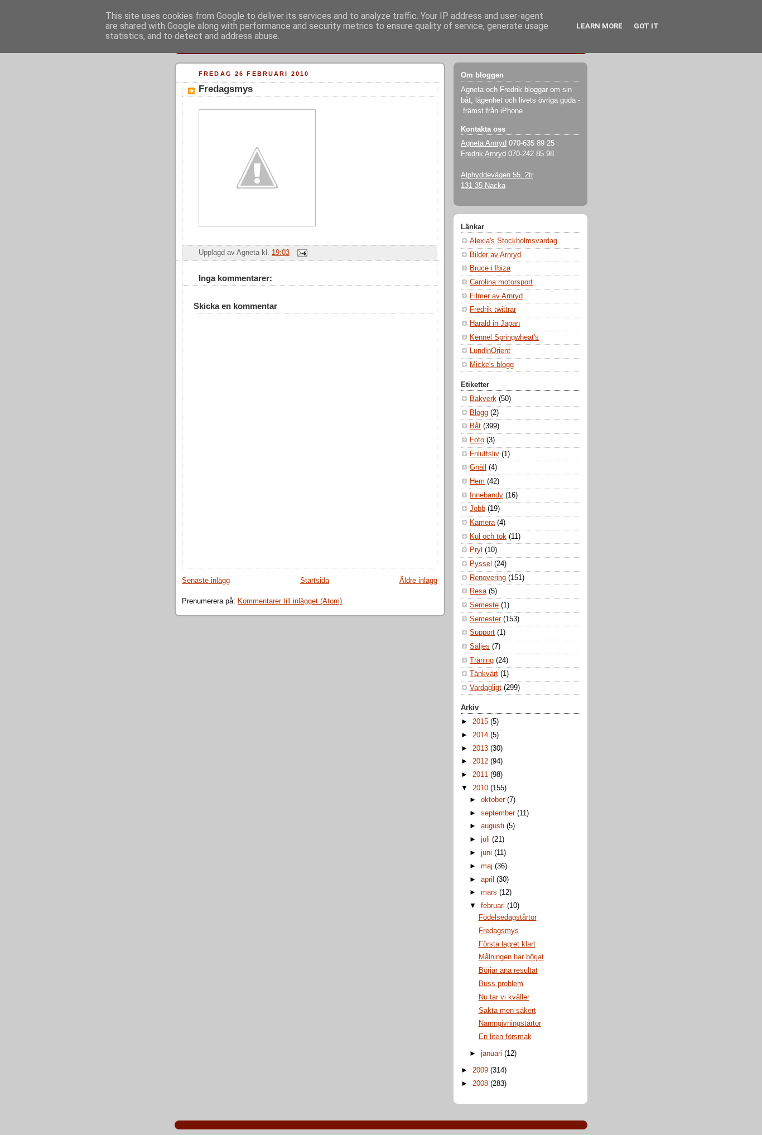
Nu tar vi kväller (504, 997)
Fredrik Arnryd (483, 154)
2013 (481, 748)
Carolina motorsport (501, 282)
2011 (481, 775)
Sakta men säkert (507, 1011)
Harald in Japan (495, 323)
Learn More (599, 26)
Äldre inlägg (418, 581)
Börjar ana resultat (508, 970)
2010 (481, 788)
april (488, 879)
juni (487, 853)
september (499, 813)
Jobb (477, 509)
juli (486, 839)
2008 (481, 1084)
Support (482, 632)
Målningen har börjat (511, 957)
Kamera (482, 523)
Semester (485, 619)
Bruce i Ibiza (490, 268)
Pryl (476, 550)
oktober (494, 800)
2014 (481, 735)
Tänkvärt (484, 674)
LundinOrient (490, 351)
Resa (478, 591)
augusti (494, 826)
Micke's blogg (492, 365)
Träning (482, 660)
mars (490, 892)
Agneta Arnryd (484, 143)
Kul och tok (488, 536)
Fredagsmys (226, 89)
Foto (477, 440)
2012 (481, 761)
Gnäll (478, 467)
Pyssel (481, 564)
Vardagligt (485, 688)
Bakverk (483, 399)
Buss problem (501, 984)
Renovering (488, 578)
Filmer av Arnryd (496, 296)
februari (494, 906)
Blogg (479, 413)
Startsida (314, 581)
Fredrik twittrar (493, 309)
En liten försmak (505, 1037)
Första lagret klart (507, 944)
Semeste (484, 605)
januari (492, 1053)
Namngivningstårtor (510, 1023)
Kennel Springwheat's (504, 337)
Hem (477, 481)
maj (488, 866)
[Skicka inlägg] (301, 253)
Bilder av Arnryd (495, 255)
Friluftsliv (484, 454)
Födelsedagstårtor (508, 917)
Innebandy (486, 495)
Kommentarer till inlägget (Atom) (290, 601)
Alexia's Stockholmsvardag (513, 241)
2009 (481, 1070)
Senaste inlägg (206, 581)
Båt (475, 426)
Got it (646, 26)
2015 (481, 722)
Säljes (480, 646)
